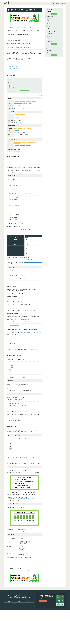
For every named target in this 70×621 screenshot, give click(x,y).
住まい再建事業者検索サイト (14, 325)
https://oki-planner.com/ (17, 151)
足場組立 (49, 38)
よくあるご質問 (8, 601)
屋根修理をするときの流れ (14, 68)
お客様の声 (28, 601)
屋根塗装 (49, 18)
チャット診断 (29, 388)
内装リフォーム (50, 33)
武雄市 (9, 86)
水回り (49, 39)
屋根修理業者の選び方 (13, 66)
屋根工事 (49, 21)
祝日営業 (49, 52)
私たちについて (18, 599)
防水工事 (49, 26)
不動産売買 (49, 41)
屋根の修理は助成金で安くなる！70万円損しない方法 (30, 498)
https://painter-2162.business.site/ (18, 122)
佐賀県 (10, 82)
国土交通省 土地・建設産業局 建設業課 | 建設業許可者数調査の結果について (22, 47)
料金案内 (18, 601)
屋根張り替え (50, 20)
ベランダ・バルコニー (51, 31)
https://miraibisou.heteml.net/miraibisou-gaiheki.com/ (21, 108)
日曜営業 (49, 50)
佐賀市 (13, 86)
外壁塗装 (49, 23)
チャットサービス (24, 463)
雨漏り (49, 28)
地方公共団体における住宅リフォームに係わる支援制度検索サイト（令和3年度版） (22, 457)
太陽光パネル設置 (50, 36)
